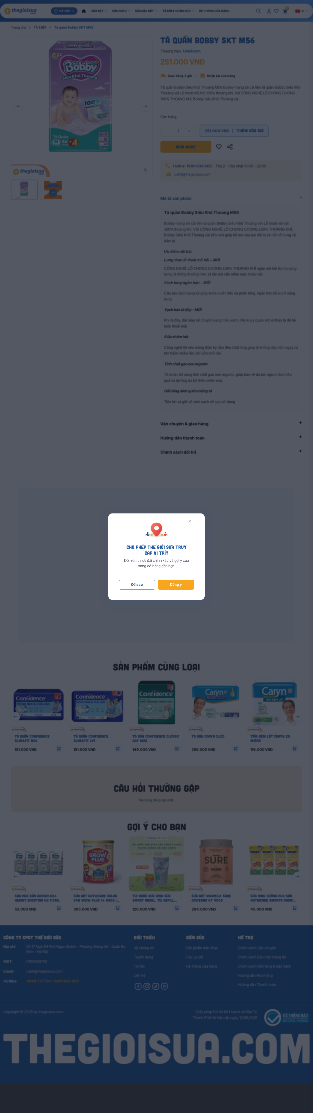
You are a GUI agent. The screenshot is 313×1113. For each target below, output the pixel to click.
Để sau (137, 584)
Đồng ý (176, 584)
